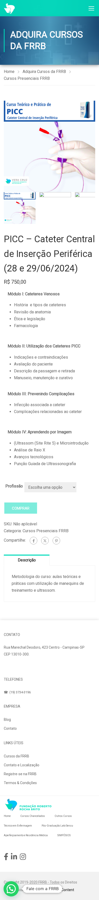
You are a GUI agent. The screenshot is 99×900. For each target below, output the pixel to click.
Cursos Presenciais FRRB (27, 78)
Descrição (27, 560)
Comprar (20, 508)
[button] (11, 888)
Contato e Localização (21, 765)
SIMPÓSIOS (64, 835)
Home (9, 71)
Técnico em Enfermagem (18, 825)
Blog (7, 720)
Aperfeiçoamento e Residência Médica (26, 835)
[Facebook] (33, 540)
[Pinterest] (56, 540)
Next (91, 146)
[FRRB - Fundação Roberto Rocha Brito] (9, 8)
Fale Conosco (19, 666)
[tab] (27, 560)
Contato (10, 728)
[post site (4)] (49, 146)
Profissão (14, 486)
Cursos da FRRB (16, 756)
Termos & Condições (20, 783)
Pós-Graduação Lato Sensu (57, 825)
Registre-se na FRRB (20, 774)
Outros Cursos (63, 816)
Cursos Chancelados (32, 816)
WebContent (64, 890)
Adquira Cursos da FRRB (44, 71)
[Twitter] (45, 540)
